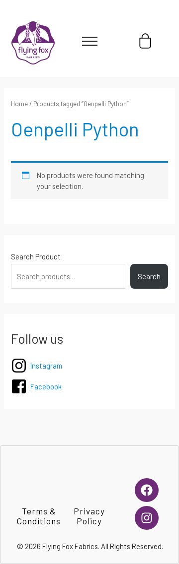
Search (149, 276)
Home (19, 104)
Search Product (36, 256)
